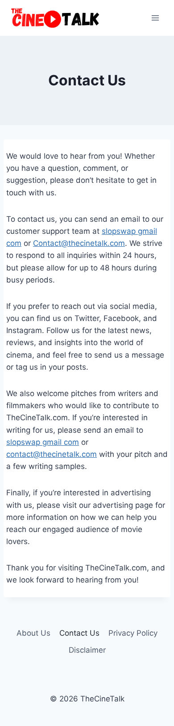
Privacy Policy (132, 633)
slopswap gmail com (42, 442)
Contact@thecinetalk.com (79, 243)
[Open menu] (155, 18)
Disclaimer (87, 650)
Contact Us (79, 633)
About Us (33, 633)
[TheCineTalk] (55, 18)
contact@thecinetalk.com (51, 454)
